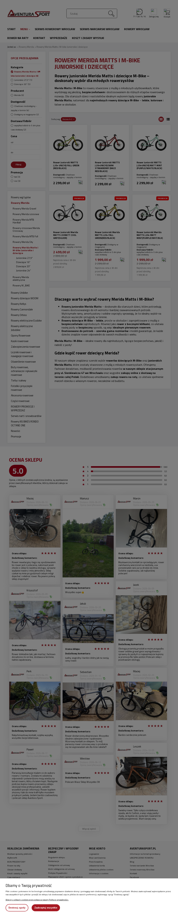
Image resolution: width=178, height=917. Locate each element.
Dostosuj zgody (17, 907)
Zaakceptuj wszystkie (45, 907)
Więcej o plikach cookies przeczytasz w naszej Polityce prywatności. (37, 899)
